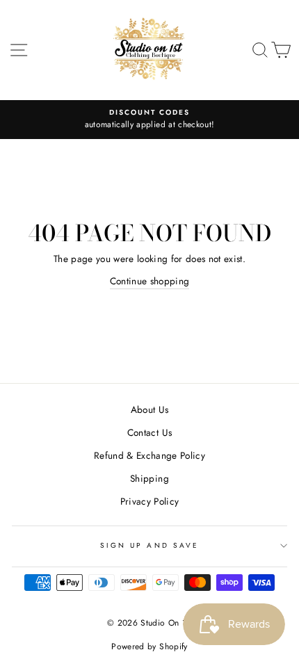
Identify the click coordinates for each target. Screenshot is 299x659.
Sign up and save (149, 545)
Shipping (149, 478)
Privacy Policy (149, 501)
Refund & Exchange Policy (149, 455)
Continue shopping (150, 281)
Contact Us (149, 432)
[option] (149, 119)
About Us (150, 409)
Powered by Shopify (149, 646)
